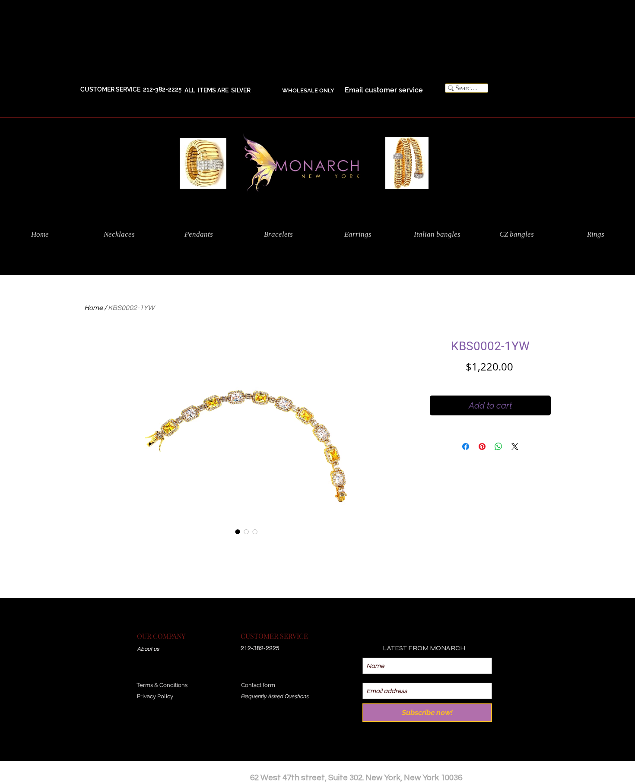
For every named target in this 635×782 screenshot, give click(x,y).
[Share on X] (515, 446)
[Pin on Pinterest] (482, 446)
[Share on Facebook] (465, 446)
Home (93, 307)
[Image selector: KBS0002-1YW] (237, 531)
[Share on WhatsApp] (498, 446)
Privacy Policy (155, 696)
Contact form (258, 685)
